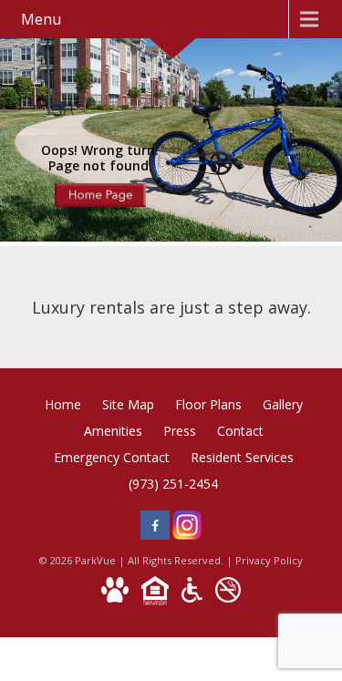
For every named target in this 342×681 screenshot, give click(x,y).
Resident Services (242, 457)
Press (179, 430)
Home (63, 404)
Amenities (113, 430)
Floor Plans (208, 404)
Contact (240, 430)
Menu (41, 19)
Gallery (283, 404)
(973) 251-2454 (173, 483)
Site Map (128, 404)
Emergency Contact (112, 457)
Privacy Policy (269, 560)
